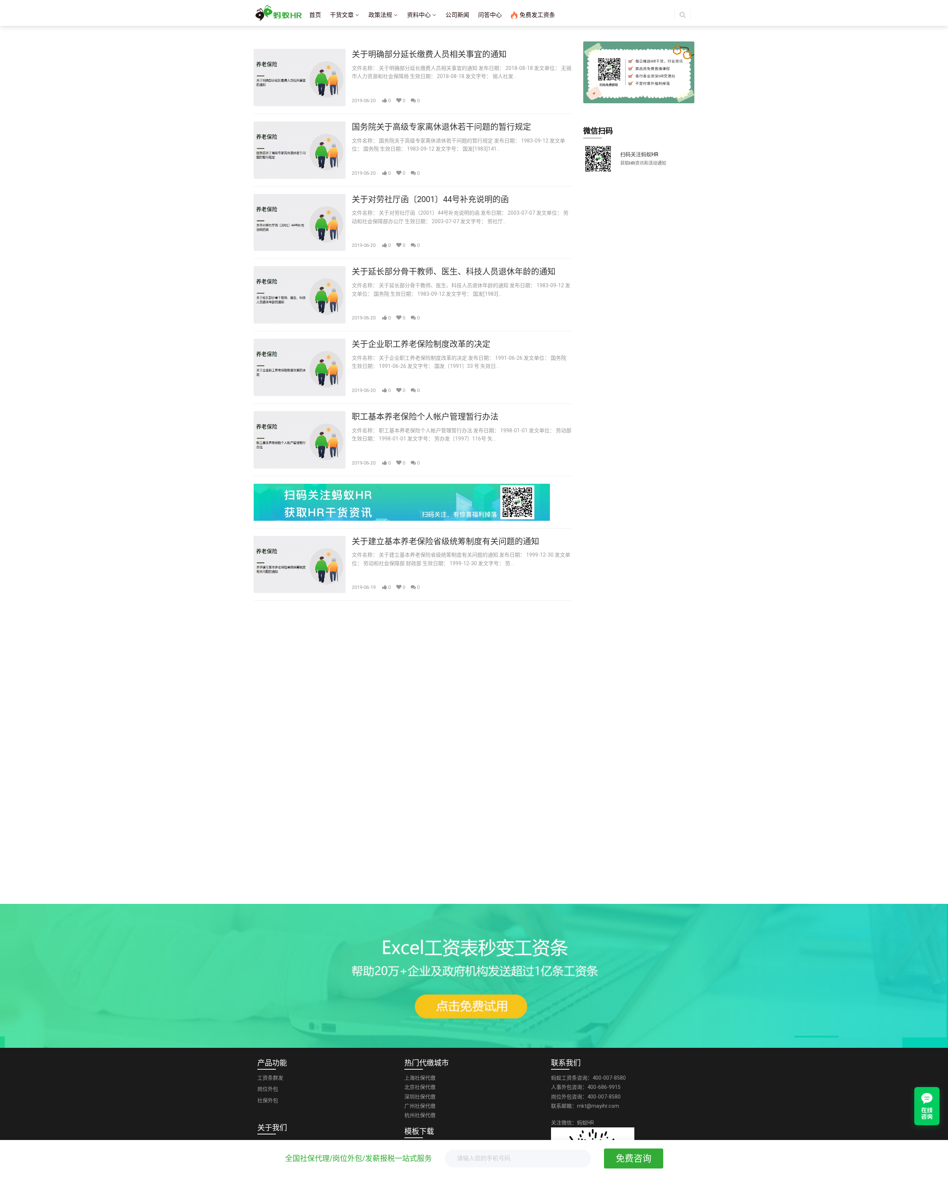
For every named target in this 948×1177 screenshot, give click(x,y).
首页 (315, 15)
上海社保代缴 (419, 1078)
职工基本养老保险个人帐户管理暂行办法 (425, 416)
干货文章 (342, 15)
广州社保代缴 (419, 1106)
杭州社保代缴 (419, 1115)
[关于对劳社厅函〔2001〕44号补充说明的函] (300, 222)
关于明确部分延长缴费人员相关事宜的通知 (429, 54)
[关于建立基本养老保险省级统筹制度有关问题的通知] (300, 564)
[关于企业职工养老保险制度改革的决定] (300, 367)
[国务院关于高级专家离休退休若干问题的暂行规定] (300, 150)
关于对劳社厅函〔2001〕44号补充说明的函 (430, 199)
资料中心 (419, 15)
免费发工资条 (537, 15)
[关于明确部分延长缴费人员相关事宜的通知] (300, 77)
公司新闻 (457, 15)
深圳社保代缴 (419, 1097)
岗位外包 (267, 1089)
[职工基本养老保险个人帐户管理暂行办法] (300, 440)
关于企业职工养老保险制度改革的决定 (421, 344)
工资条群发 (270, 1078)
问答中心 (490, 15)
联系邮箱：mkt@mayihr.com (585, 1106)
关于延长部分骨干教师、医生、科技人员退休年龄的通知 (453, 271)
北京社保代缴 (419, 1087)
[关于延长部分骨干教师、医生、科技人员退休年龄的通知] (300, 294)
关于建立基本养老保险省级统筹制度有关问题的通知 (445, 541)
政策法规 (380, 15)
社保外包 (267, 1100)
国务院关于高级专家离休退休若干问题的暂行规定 (441, 126)
